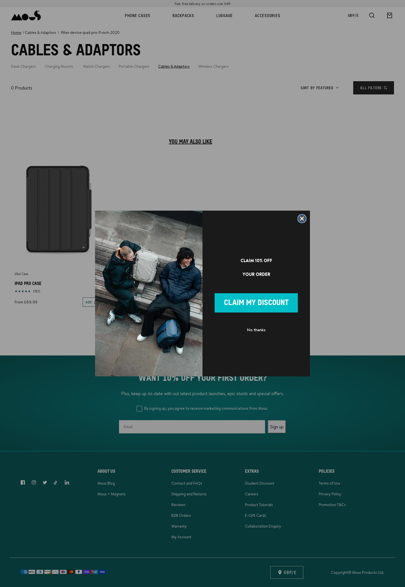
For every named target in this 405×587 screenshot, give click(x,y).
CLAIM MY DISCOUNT (256, 303)
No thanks (256, 330)
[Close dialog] (302, 218)
